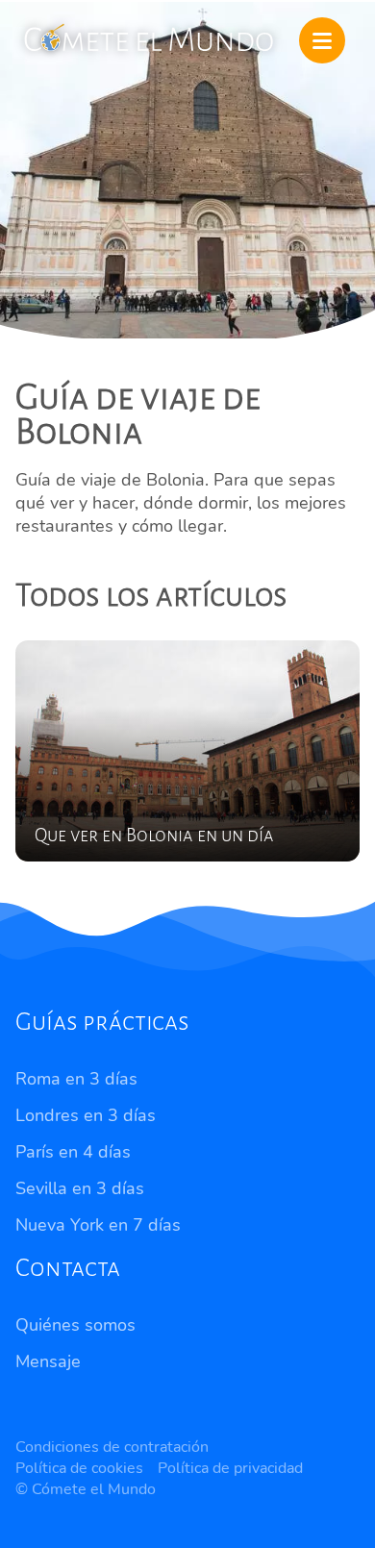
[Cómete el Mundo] (150, 35)
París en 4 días (73, 1151)
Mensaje (48, 1361)
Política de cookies (79, 1468)
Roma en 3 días (76, 1078)
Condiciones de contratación (112, 1447)
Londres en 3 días (85, 1115)
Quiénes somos (75, 1325)
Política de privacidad (230, 1468)
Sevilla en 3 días (79, 1188)
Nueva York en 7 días (98, 1225)
